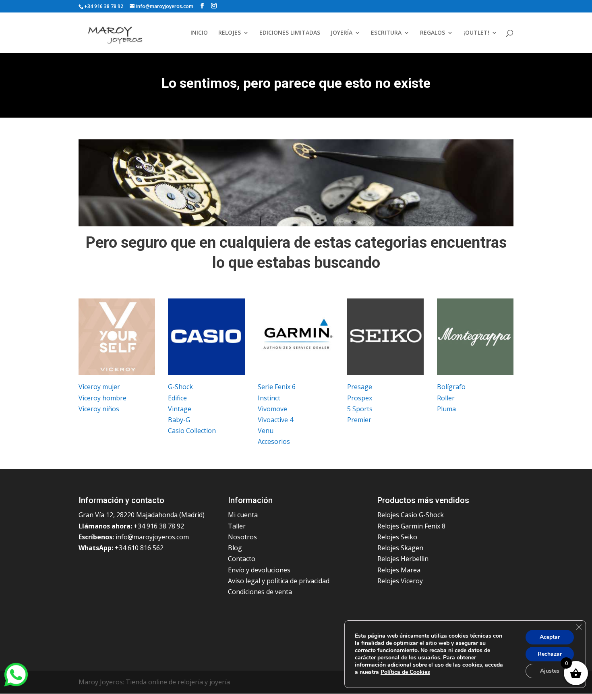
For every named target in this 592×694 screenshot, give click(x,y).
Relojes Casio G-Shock (410, 514)
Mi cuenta (243, 514)
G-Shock (180, 386)
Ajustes (549, 671)
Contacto (241, 558)
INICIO (199, 33)
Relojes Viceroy (400, 580)
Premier (359, 419)
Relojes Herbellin (402, 558)
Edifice (177, 398)
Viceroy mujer (99, 386)
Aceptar (550, 637)
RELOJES (229, 33)
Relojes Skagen (400, 547)
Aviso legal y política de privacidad (278, 580)
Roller (446, 398)
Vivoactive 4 (275, 419)
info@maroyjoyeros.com (152, 536)
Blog (235, 547)
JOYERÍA (341, 33)
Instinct (269, 398)
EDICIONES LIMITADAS (289, 33)
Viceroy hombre (102, 398)
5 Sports (360, 408)
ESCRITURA (386, 33)
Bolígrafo (451, 386)
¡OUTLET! (476, 33)
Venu (265, 430)
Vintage (179, 408)
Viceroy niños (99, 408)
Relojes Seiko (397, 536)
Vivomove (272, 408)
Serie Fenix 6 (277, 386)
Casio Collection (192, 430)
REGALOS (432, 33)
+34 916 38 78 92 (103, 6)
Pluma (446, 408)
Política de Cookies (405, 672)
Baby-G (179, 419)
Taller (237, 526)
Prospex (359, 398)
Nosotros (242, 536)
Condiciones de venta (260, 591)
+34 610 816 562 (139, 547)
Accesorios (274, 441)
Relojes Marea (398, 570)
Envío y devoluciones (259, 570)
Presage (359, 386)
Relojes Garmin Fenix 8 (411, 526)
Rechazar (550, 654)
